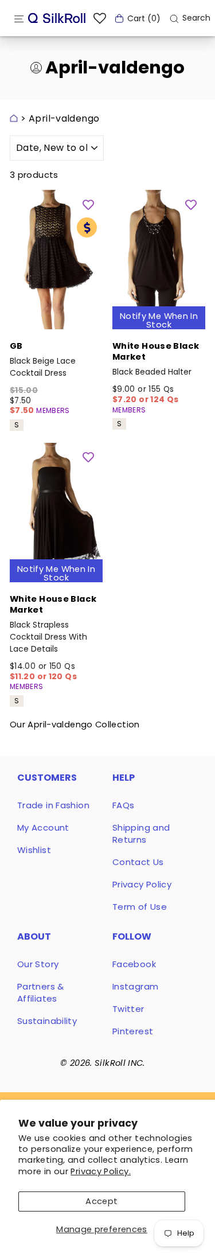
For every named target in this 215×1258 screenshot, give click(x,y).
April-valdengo (64, 118)
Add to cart (56, 314)
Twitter (128, 1009)
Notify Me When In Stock (159, 320)
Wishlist (34, 850)
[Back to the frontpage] (13, 118)
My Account (43, 827)
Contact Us (138, 862)
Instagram (135, 986)
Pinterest (132, 1031)
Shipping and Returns (141, 833)
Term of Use (139, 907)
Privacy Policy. (101, 1171)
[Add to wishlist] (88, 204)
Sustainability (47, 1021)
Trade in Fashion (53, 805)
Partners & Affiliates (40, 992)
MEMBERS (53, 410)
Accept (101, 1201)
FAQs (123, 805)
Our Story (37, 964)
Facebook (134, 964)
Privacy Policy (141, 884)
